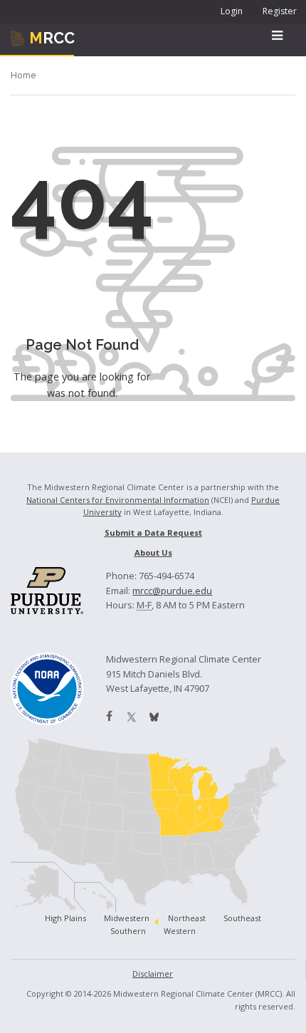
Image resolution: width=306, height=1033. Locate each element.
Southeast (242, 918)
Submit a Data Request (153, 532)
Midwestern (126, 918)
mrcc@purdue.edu (172, 590)
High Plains (65, 918)
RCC (52, 38)
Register (280, 11)
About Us (153, 552)
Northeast (187, 918)
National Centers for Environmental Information (117, 499)
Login (232, 11)
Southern (128, 930)
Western (180, 930)
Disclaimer (152, 973)
